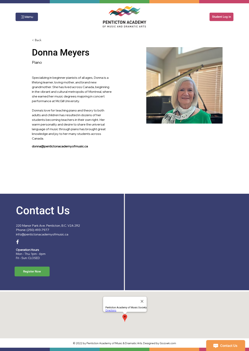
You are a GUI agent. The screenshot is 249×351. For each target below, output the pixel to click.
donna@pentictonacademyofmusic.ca (60, 146)
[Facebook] (17, 242)
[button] (221, 17)
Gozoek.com (168, 343)
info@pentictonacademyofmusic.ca (42, 234)
